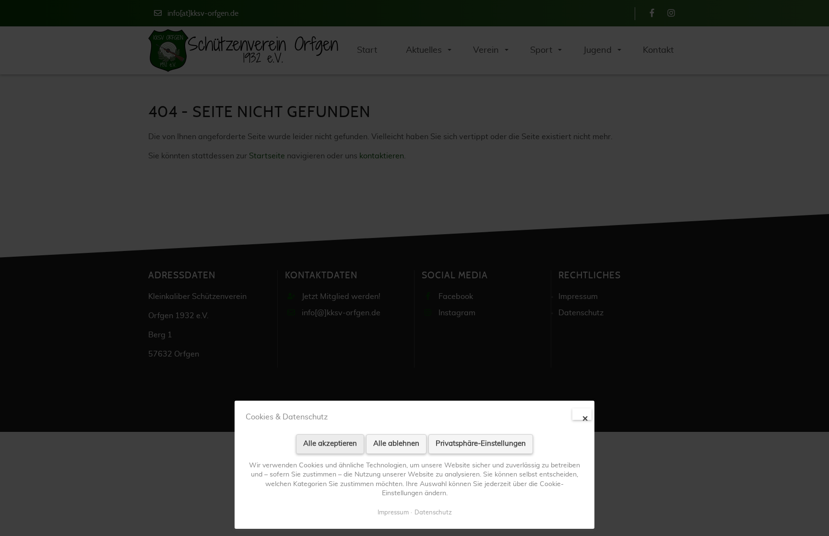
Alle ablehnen (396, 443)
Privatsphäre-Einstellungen (481, 443)
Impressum (393, 513)
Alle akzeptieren (330, 443)
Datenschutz (433, 513)
